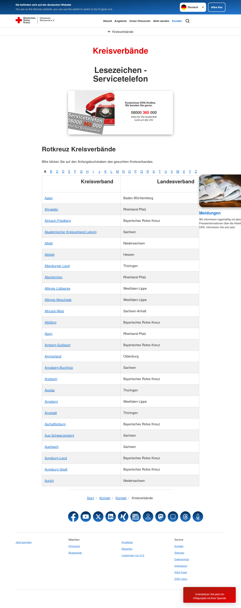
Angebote (120, 21)
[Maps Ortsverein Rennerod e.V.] (148, 516)
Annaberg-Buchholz (59, 367)
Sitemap (179, 553)
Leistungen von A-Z (132, 555)
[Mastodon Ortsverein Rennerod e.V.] (160, 516)
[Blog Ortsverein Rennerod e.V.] (135, 516)
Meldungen (210, 213)
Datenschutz (181, 559)
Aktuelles (126, 549)
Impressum (180, 566)
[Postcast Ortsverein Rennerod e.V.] (198, 516)
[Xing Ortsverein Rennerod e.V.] (123, 516)
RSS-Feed (180, 572)
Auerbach (52, 446)
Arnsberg (51, 401)
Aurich (49, 480)
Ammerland (53, 356)
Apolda (50, 390)
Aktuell (107, 21)
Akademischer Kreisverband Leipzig (71, 231)
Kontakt (177, 21)
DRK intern (180, 579)
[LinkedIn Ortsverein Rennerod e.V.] (110, 516)
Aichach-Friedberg (58, 220)
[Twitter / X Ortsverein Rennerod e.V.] (98, 516)
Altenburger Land (57, 265)
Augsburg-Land (56, 457)
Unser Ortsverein (140, 21)
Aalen (49, 197)
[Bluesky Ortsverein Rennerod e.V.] (173, 516)
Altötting (50, 322)
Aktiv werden (161, 21)
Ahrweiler (51, 209)
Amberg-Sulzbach (57, 344)
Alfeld (49, 243)
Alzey (48, 333)
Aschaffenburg (55, 424)
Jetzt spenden (24, 542)
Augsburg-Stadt (56, 469)
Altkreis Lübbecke (57, 288)
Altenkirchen (53, 277)
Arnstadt (51, 412)
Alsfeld (49, 254)
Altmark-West (54, 311)
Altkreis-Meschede (58, 299)
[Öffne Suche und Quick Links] (187, 21)
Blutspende (75, 553)
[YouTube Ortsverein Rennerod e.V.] (85, 516)
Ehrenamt (74, 546)
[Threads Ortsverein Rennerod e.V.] (185, 516)
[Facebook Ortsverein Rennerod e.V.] (73, 516)
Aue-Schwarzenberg (59, 435)
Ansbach (51, 378)
